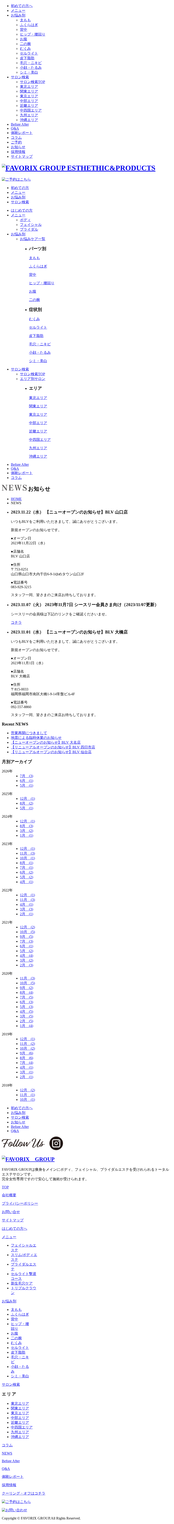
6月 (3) (26, 1002)
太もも (25, 20)
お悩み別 (18, 15)
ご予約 (16, 142)
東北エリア (29, 86)
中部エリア (29, 101)
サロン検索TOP (32, 82)
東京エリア (29, 96)
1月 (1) (26, 835)
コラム (16, 137)
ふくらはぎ (29, 25)
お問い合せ (11, 1212)
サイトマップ (22, 156)
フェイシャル (31, 225)
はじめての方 (22, 210)
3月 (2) (26, 831)
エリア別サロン (32, 379)
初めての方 (20, 188)
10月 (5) (27, 932)
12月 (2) (27, 927)
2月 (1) (26, 914)
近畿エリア (29, 105)
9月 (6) (26, 1053)
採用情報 (18, 152)
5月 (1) (26, 785)
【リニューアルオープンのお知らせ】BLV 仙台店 (51, 752)
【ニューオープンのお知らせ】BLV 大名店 (46, 742)
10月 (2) (27, 1048)
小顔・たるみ (31, 67)
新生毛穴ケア (22, 1283)
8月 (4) (26, 992)
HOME (16, 499)
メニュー (18, 10)
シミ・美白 (29, 72)
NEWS (7, 1453)
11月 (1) (27, 1095)
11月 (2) (27, 1044)
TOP (5, 1187)
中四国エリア (31, 110)
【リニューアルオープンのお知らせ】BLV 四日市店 (53, 747)
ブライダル (29, 229)
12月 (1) (27, 798)
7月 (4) (26, 1063)
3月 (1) (26, 1072)
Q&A (15, 128)
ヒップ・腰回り (32, 34)
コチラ (16, 622)
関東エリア (29, 91)
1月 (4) (26, 1026)
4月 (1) (26, 882)
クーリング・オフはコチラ (23, 1493)
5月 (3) (26, 1007)
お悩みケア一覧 (32, 239)
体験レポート (22, 133)
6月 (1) (26, 781)
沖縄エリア (29, 120)
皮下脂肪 (27, 58)
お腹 (23, 39)
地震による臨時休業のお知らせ (36, 738)
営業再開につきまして (29, 733)
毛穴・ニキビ (31, 63)
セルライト (29, 53)
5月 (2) (26, 877)
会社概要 (9, 1195)
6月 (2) (26, 872)
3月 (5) (26, 1016)
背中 (23, 29)
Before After (20, 124)
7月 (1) (26, 867)
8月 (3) (26, 826)
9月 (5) (26, 937)
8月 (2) (26, 803)
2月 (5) (26, 1021)
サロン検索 (20, 77)
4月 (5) (26, 1011)
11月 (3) (27, 853)
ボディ (25, 220)
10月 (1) (27, 858)
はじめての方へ (14, 1228)
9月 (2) (26, 988)
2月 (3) (26, 965)
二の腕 (25, 44)
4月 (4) (26, 956)
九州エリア (29, 115)
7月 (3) (26, 776)
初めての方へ (22, 6)
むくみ (25, 48)
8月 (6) (26, 1058)
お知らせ (18, 147)
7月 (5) (26, 997)
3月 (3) (26, 909)
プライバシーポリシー (20, 1203)
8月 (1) (26, 863)
